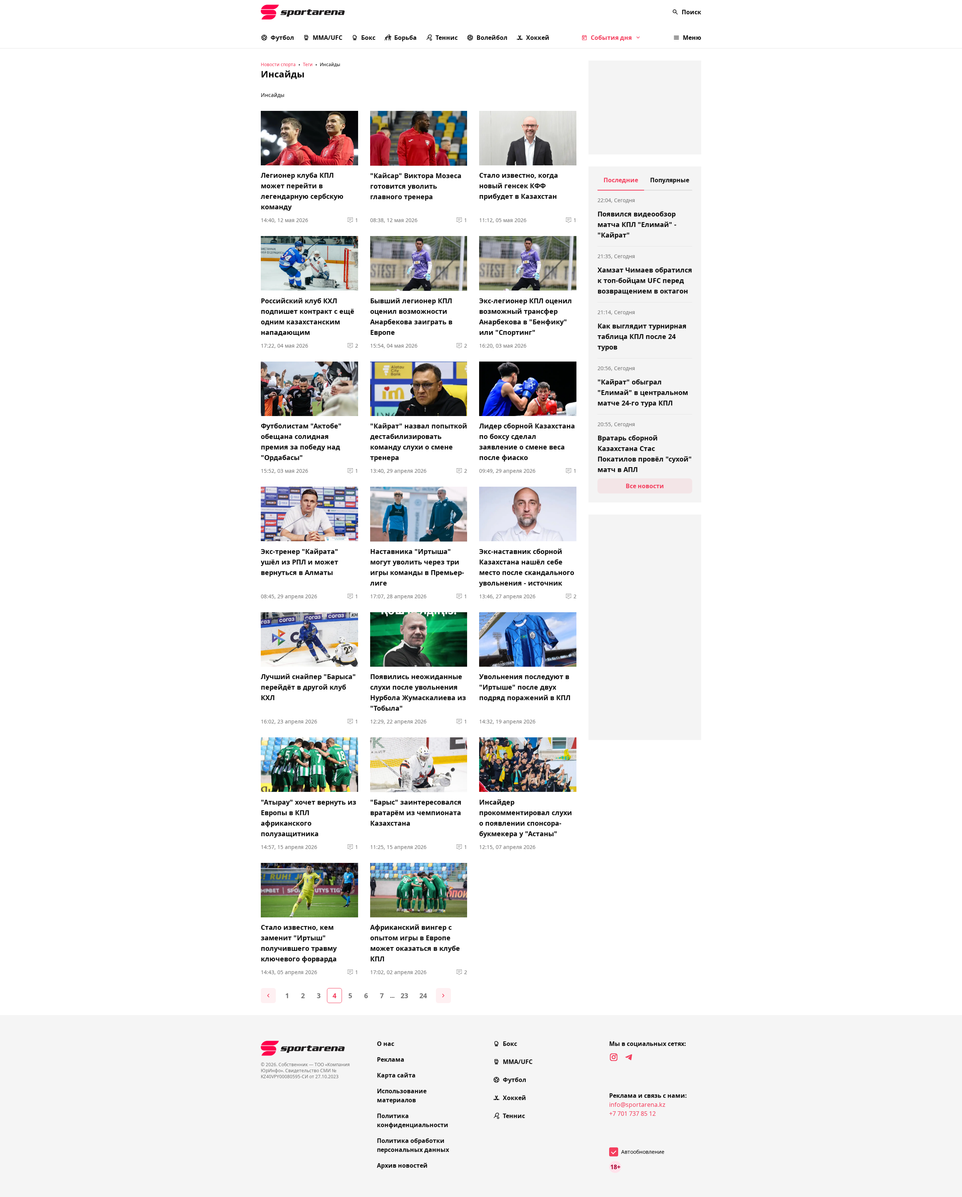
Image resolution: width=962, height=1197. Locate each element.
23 (404, 995)
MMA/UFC (327, 37)
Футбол (282, 37)
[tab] (621, 183)
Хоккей (537, 37)
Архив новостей (402, 1165)
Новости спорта (278, 64)
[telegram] (628, 1057)
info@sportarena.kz (637, 1104)
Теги (308, 64)
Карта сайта (396, 1075)
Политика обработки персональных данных (413, 1145)
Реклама (390, 1059)
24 (423, 995)
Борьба (405, 37)
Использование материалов (402, 1095)
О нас (385, 1044)
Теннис (447, 37)
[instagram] (613, 1057)
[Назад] (268, 995)
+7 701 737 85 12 (632, 1113)
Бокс (368, 37)
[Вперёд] (443, 995)
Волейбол (491, 37)
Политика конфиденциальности (412, 1120)
